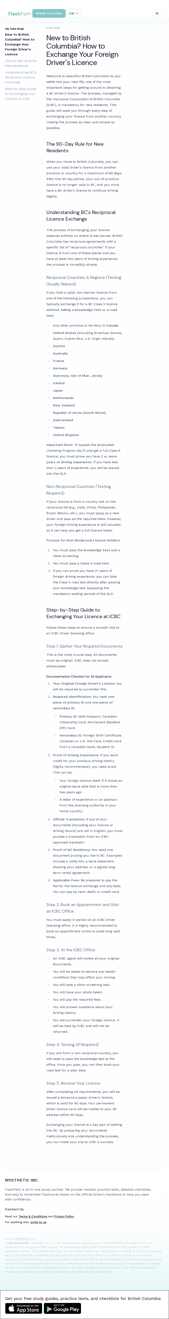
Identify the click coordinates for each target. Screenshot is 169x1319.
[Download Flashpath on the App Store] (23, 1308)
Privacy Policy (64, 1216)
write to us (38, 1222)
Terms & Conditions (33, 1216)
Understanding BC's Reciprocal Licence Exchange (20, 77)
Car (71, 13)
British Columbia (49, 13)
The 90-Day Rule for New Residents (21, 63)
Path (19, 13)
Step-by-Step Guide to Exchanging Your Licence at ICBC (20, 94)
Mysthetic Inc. (22, 1180)
